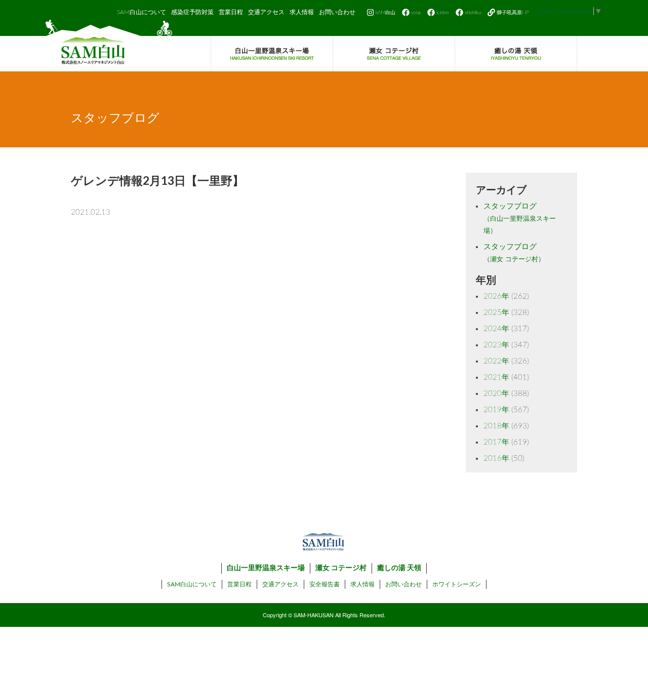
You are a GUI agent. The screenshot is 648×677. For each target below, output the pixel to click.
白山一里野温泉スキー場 (266, 568)
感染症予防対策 (192, 12)
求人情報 (302, 12)
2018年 (496, 426)
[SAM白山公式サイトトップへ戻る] (109, 45)
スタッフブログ (519, 218)
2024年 (496, 329)
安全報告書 (324, 584)
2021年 (496, 377)
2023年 (496, 345)
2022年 (496, 361)
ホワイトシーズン (456, 584)
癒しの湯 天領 (399, 568)
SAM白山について (141, 12)
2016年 (496, 458)
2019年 (496, 410)
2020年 (496, 393)
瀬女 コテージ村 (341, 568)
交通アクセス (266, 12)
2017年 (496, 442)
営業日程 (231, 12)
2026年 (496, 296)
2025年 (496, 312)
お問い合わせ (337, 12)
